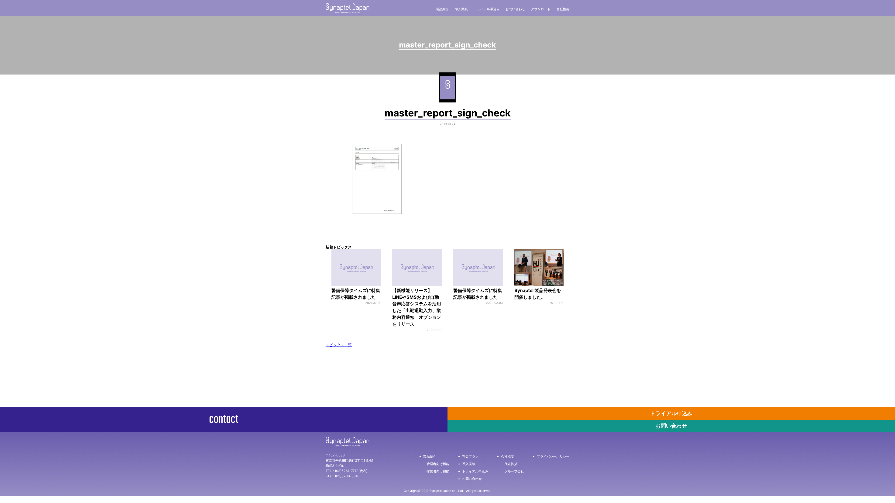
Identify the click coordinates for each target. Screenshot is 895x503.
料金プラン (470, 456)
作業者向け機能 (438, 471)
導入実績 (461, 9)
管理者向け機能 (438, 464)
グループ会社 (514, 471)
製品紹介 (442, 9)
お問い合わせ (515, 9)
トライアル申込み (487, 9)
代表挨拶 (510, 464)
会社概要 (562, 9)
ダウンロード (541, 9)
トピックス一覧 (339, 345)
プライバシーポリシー (553, 456)
